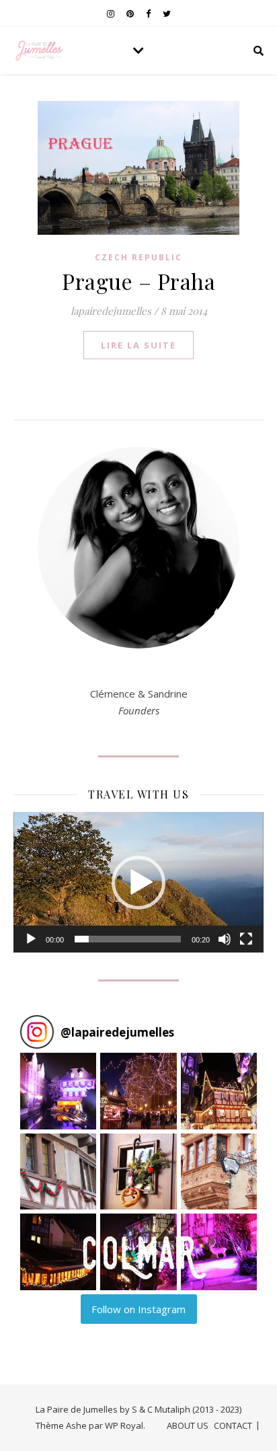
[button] (138, 882)
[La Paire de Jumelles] (40, 50)
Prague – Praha (138, 280)
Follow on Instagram (138, 1309)
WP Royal (124, 1425)
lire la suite (138, 345)
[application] (138, 882)
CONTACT (233, 1425)
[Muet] (224, 939)
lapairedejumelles (111, 311)
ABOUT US (187, 1425)
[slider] (128, 939)
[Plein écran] (246, 939)
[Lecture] (31, 939)
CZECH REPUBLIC (138, 257)
